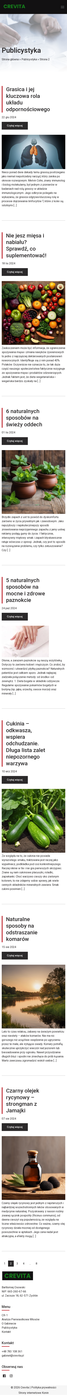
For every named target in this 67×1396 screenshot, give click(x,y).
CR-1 (5, 1315)
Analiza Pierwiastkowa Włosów (21, 1319)
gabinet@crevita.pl (13, 1355)
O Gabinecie (9, 1323)
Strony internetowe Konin (34, 1392)
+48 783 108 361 (12, 1351)
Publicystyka (9, 1327)
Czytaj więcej (15, 125)
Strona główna (10, 59)
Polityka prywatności (43, 1387)
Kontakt (6, 1331)
